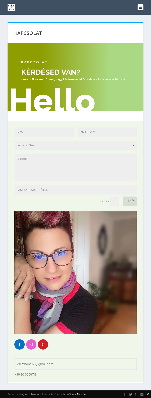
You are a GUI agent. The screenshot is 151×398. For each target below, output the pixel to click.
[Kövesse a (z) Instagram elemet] (31, 344)
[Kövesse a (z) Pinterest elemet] (43, 344)
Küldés (129, 201)
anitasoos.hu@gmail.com (35, 364)
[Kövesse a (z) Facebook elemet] (19, 344)
